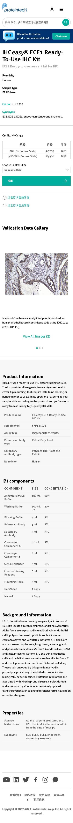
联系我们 (15, 794)
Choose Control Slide (14, 164)
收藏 (10, 180)
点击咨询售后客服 (18, 205)
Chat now (61, 36)
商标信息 (38, 799)
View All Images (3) (36, 336)
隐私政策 (30, 794)
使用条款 (44, 794)
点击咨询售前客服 (18, 197)
